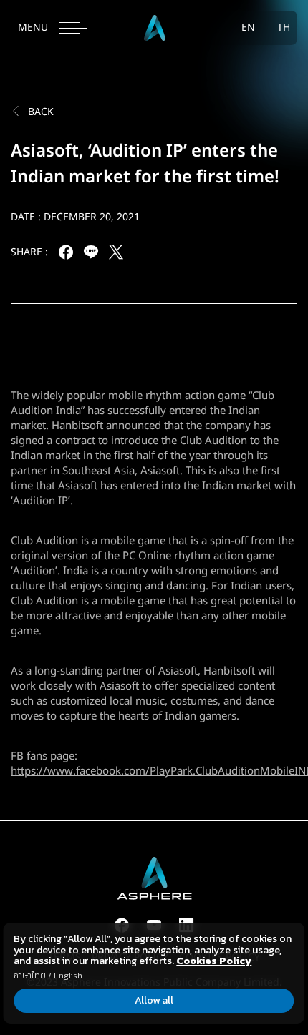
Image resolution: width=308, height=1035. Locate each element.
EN (248, 27)
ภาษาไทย (30, 975)
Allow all (154, 1000)
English (68, 975)
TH (283, 27)
